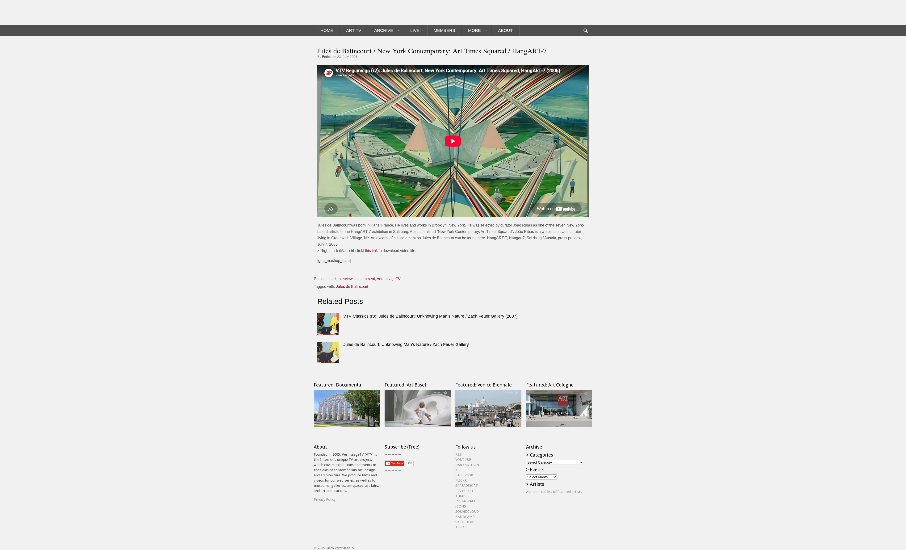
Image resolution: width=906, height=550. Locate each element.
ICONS (460, 506)
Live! (415, 30)
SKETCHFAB (464, 522)
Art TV (353, 30)
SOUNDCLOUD (467, 511)
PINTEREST (464, 491)
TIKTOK (461, 527)
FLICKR (461, 480)
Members (444, 30)
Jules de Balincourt (352, 287)
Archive (383, 30)
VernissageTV (389, 279)
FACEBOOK (464, 475)
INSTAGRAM (465, 501)
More (474, 30)
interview (345, 279)
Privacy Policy (325, 499)
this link (371, 251)
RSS (458, 454)
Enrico (326, 57)
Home (326, 30)
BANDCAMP (465, 517)
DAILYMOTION (467, 465)
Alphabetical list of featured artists (554, 492)
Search (585, 30)
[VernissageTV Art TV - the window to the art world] (337, 12)
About (505, 30)
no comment (364, 279)
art (333, 279)
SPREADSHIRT (466, 485)
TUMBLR (462, 496)
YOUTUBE (463, 460)
